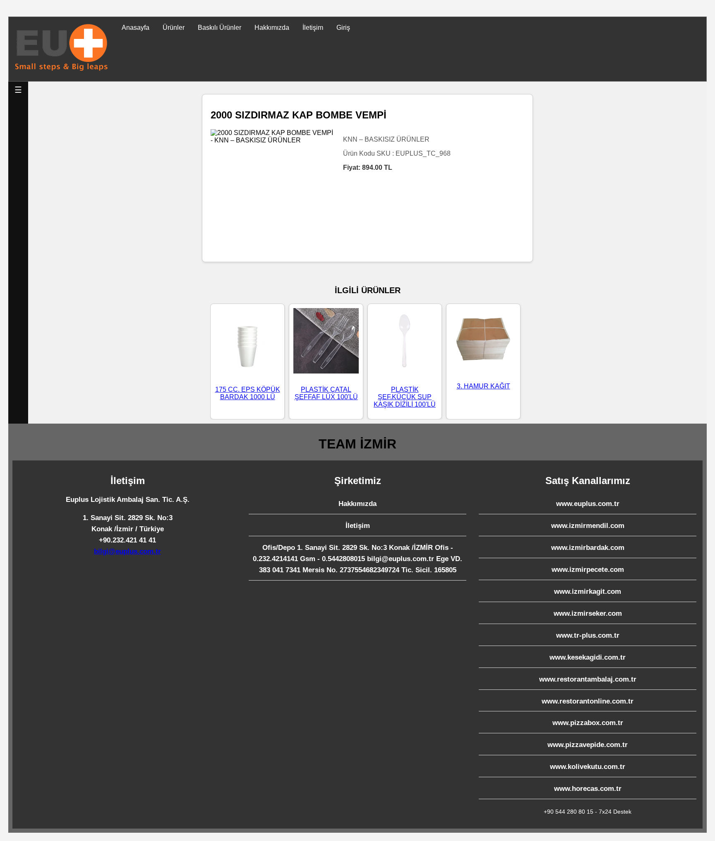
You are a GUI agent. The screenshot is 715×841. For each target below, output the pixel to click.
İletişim (312, 27)
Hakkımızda (271, 27)
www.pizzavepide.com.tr (587, 745)
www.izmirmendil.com (587, 526)
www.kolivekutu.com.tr (587, 767)
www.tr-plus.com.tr (587, 635)
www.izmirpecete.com (588, 570)
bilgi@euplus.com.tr (127, 551)
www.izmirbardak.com (587, 548)
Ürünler (174, 27)
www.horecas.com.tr (587, 789)
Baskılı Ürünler (219, 27)
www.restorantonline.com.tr (587, 701)
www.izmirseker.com (588, 613)
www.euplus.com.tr (587, 504)
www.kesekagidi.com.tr (587, 657)
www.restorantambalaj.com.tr (587, 679)
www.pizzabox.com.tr (587, 723)
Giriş (343, 27)
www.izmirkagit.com (587, 591)
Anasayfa (135, 27)
